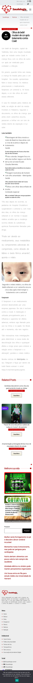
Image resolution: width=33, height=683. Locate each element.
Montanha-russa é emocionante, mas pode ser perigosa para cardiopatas (17, 549)
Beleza (5, 616)
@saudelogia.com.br (10, 661)
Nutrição (6, 630)
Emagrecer (6, 622)
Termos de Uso (8, 644)
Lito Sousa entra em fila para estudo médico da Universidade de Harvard (17, 576)
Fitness (5, 624)
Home (5, 614)
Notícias (6, 627)
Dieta (5, 619)
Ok (17, 680)
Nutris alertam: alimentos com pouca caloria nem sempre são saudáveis (16, 559)
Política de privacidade (10, 642)
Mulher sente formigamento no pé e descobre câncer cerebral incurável (17, 539)
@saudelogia (8, 664)
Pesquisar (7, 527)
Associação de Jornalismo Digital (12, 652)
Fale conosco (7, 649)
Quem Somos (7, 639)
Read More (16, 395)
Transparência (7, 647)
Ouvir (6, 37)
